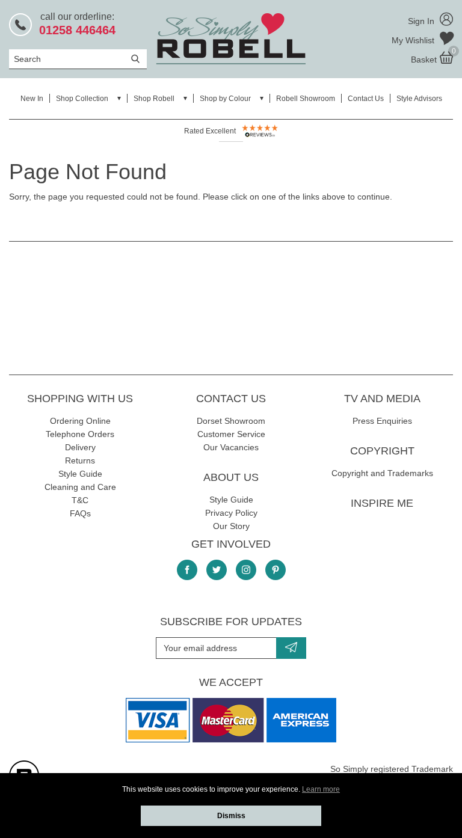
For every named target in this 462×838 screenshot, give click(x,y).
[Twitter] (216, 570)
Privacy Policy (231, 513)
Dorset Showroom (231, 421)
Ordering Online (80, 421)
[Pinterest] (275, 570)
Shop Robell (154, 98)
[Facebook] (187, 570)
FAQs (80, 513)
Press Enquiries (382, 421)
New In (31, 98)
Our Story (231, 526)
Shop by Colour (225, 98)
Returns (80, 460)
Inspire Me (382, 503)
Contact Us (366, 98)
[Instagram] (246, 570)
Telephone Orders (80, 434)
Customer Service (231, 434)
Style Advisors (419, 98)
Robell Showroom (305, 98)
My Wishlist (414, 40)
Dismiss (231, 816)
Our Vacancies (231, 447)
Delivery (80, 447)
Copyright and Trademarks (382, 473)
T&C (80, 500)
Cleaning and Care (80, 487)
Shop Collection (82, 98)
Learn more (321, 789)
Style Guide (80, 474)
